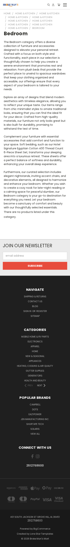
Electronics (35, 341)
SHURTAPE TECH (35, 424)
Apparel (35, 346)
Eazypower (35, 414)
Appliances (35, 361)
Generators (35, 375)
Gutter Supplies (35, 370)
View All (35, 433)
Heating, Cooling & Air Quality (35, 365)
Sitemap (35, 316)
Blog (35, 306)
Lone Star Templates (41, 533)
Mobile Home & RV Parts (35, 336)
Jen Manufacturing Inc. (35, 419)
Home (35, 351)
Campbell (35, 404)
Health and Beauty (35, 380)
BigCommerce (41, 528)
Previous (6, 543)
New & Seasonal (35, 356)
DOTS (35, 409)
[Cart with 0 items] (59, 5)
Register (41, 311)
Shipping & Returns (35, 296)
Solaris (35, 429)
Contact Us (35, 301)
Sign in (27, 311)
